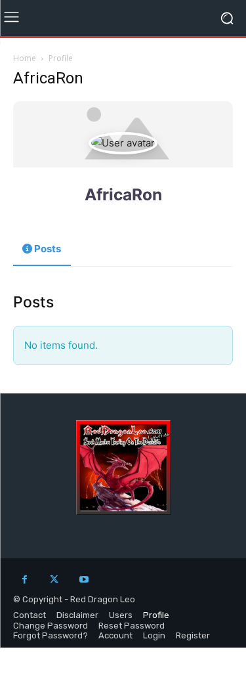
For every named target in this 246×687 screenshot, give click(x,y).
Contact (29, 615)
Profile (156, 615)
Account (115, 635)
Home (24, 58)
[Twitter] (54, 579)
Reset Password (131, 626)
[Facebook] (24, 579)
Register (193, 635)
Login (154, 635)
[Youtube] (83, 579)
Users (121, 615)
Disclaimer (77, 615)
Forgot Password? (50, 635)
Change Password (50, 626)
